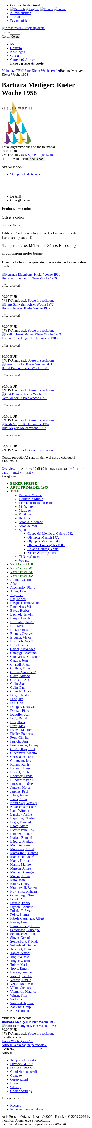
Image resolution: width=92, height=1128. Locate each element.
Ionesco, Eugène (21, 783)
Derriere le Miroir (31, 499)
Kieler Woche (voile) (41, 553)
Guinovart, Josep (21, 760)
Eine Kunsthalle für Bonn (36, 503)
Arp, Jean (16, 595)
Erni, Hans (17, 722)
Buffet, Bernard (20, 645)
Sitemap (15, 1087)
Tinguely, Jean (20, 961)
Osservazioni (19, 1079)
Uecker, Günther (21, 972)
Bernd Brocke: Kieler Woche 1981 (25, 368)
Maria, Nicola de (21, 860)
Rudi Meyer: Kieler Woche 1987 (24, 428)
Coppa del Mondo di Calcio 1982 (50, 533)
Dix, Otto (16, 703)
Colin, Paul (17, 687)
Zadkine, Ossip (20, 1007)
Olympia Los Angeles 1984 (46, 545)
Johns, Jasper (19, 795)
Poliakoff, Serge (21, 910)
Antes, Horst (18, 591)
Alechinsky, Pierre (22, 587)
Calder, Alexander (22, 649)
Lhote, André (19, 826)
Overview (8, 468)
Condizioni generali (23, 1071)
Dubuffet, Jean (20, 714)
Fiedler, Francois (21, 733)
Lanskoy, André (21, 814)
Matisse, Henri (20, 876)
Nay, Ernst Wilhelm (23, 891)
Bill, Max (16, 626)
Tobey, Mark (19, 964)
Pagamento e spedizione (26, 1109)
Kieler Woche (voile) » (17, 1041)
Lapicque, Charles (22, 818)
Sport (22, 530)
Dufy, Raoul (18, 718)
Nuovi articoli (19, 1011)
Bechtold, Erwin (21, 614)
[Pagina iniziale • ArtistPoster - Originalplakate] (23, 28)
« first (74, 468)
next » (17, 472)
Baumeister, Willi (21, 606)
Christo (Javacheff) (23, 672)
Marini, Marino (20, 864)
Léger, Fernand (20, 822)
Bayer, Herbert (20, 610)
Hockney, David (21, 776)
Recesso (15, 1105)
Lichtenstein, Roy (22, 830)
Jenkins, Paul (19, 791)
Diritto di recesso (21, 1068)
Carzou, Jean (19, 660)
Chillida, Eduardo (22, 668)
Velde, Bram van (21, 984)
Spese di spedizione (41, 155)
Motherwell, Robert (23, 887)
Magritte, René (20, 845)
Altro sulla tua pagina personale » (24, 1045)
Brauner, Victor (20, 637)
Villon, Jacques (20, 987)
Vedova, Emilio (20, 980)
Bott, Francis (19, 630)
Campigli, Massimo (23, 653)
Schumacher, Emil (22, 934)
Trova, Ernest (19, 968)
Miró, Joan (17, 880)
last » (29, 472)
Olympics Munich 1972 (43, 537)
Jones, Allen (18, 799)
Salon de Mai (28, 526)
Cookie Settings (21, 1091)
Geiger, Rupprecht (22, 749)
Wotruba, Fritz (20, 999)
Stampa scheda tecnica (25, 174)
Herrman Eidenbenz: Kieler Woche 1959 (29, 278)
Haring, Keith (19, 764)
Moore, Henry (20, 884)
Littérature (26, 506)
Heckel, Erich (19, 772)
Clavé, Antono (20, 676)
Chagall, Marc (20, 664)
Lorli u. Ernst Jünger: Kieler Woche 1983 (30, 338)
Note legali (17, 52)
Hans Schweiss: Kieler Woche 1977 (26, 308)
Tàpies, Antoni (20, 953)
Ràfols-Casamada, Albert (27, 918)
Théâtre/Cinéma (29, 556)
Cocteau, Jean (19, 680)
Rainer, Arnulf (20, 922)
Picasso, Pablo (20, 903)
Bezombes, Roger (22, 622)
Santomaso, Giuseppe (25, 930)
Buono (14, 1083)
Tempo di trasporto (23, 1060)
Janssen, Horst (20, 787)
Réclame (25, 518)
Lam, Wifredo (19, 810)
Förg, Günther (20, 737)
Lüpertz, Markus (21, 841)
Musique (25, 510)
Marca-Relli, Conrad (24, 853)
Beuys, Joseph (20, 618)
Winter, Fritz (18, 995)
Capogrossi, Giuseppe (25, 656)
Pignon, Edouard (21, 907)
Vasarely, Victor (21, 976)
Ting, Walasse (19, 957)
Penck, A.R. (18, 899)
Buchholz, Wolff (21, 641)
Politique (25, 514)
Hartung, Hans (20, 768)
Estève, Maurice (21, 730)
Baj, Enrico (18, 599)
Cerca (15, 36)
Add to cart (36, 159)
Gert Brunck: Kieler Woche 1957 (24, 398)
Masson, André (20, 868)
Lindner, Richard (21, 834)
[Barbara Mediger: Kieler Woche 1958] (17, 143)
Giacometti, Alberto (23, 753)
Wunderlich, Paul (22, 1003)
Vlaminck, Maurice (23, 991)
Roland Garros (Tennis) (43, 549)
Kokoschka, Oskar (23, 807)
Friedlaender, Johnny (24, 745)
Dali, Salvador (20, 695)
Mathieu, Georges (22, 872)
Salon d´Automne (31, 522)
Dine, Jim (16, 699)
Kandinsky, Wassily (23, 803)
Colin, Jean (17, 683)
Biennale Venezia (30, 495)
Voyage (24, 560)
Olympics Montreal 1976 (44, 541)
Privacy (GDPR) (21, 1064)
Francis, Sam (19, 741)
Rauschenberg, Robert (25, 926)
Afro (13, 583)
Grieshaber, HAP (22, 757)
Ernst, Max (17, 726)
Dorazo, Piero (19, 710)
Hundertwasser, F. (22, 780)
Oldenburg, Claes (22, 895)
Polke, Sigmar (19, 914)
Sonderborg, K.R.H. (24, 941)
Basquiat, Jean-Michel (25, 603)
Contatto (16, 48)
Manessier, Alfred (22, 849)
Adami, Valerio (20, 580)
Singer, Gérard (20, 937)
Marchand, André (22, 857)
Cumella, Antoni (21, 691)
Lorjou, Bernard (21, 837)
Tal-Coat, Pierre (21, 949)
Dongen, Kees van (23, 707)
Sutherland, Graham (23, 945)
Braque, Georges (21, 633)
